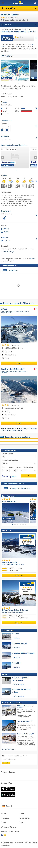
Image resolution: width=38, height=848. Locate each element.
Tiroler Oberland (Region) (22, 311)
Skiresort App (6, 783)
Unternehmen (25, 818)
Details (18, 363)
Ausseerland (4, 372)
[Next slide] (35, 70)
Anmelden (6, 763)
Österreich (8, 311)
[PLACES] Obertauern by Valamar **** (25, 706)
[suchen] (35, 3)
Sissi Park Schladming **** (25, 734)
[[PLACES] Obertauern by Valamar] (6, 710)
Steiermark (15, 371)
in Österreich (18, 612)
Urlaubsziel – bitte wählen (10, 460)
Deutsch (9, 806)
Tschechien (31, 31)
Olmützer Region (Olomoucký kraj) (11, 430)
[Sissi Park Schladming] (6, 738)
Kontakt (4, 813)
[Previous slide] (2, 70)
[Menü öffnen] (3, 3)
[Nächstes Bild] (34, 512)
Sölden (4, 309)
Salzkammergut (22, 371)
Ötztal (10, 312)
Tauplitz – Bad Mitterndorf (12, 369)
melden (31, 259)
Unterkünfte (8, 56)
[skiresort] (19, 3)
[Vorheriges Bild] (3, 512)
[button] (9, 476)
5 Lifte (18, 46)
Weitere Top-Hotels (8, 749)
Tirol (13, 311)
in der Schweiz (19, 564)
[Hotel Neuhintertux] (6, 725)
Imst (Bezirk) (4, 312)
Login (22, 822)
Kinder (11, 467)
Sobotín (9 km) (8, 252)
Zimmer (19, 467)
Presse (3, 822)
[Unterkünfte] (2, 56)
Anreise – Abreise (7, 453)
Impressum (5, 818)
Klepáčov (10, 8)
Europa (2, 311)
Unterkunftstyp (28, 467)
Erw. (3, 467)
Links (22, 813)
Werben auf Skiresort (8, 827)
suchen (28, 476)
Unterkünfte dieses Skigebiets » (14, 145)
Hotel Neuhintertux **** (24, 721)
